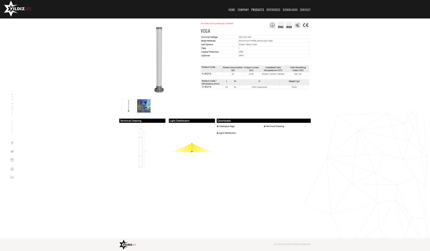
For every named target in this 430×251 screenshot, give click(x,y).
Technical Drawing (275, 126)
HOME (232, 10)
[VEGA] (159, 60)
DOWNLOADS (290, 10)
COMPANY (243, 10)
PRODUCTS (257, 10)
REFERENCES (274, 10)
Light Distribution (227, 133)
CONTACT (305, 10)
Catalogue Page (227, 126)
